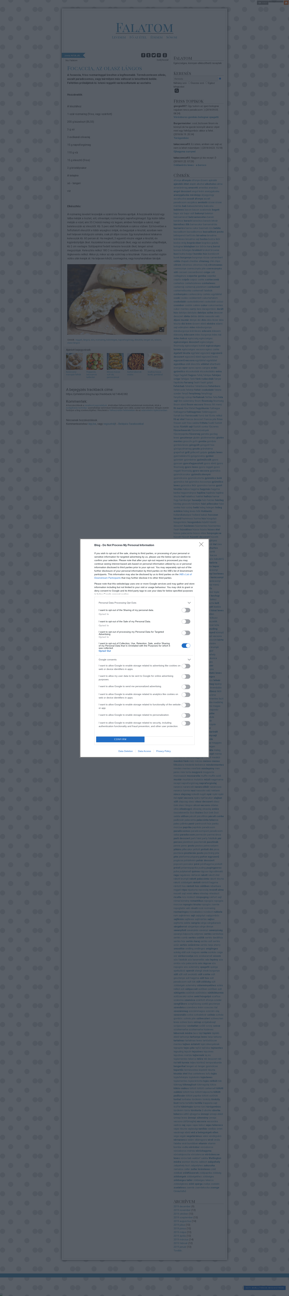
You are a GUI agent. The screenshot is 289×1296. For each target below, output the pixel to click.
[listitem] (144, 603)
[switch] (186, 610)
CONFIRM (120, 739)
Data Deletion (125, 751)
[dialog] (144, 648)
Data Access (144, 751)
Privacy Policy (163, 751)
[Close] (202, 545)
